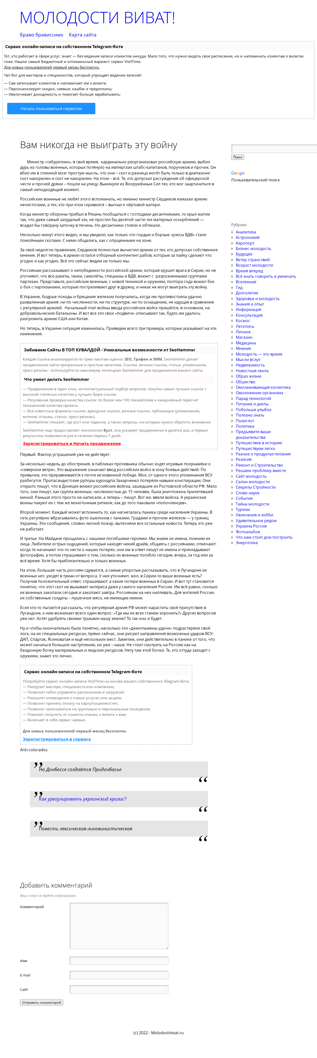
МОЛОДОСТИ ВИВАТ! (97, 17)
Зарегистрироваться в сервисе (57, 739)
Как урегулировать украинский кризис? (82, 798)
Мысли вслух (248, 359)
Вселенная (246, 281)
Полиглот (245, 420)
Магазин (244, 337)
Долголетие (247, 293)
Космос (243, 320)
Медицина (246, 343)
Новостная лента (252, 370)
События (244, 498)
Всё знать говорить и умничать (266, 276)
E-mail (25, 975)
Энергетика (247, 542)
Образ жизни (248, 376)
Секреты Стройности (256, 487)
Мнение (243, 348)
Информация (248, 309)
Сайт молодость (251, 476)
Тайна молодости (252, 504)
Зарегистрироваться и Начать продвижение (72, 443)
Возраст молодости (254, 265)
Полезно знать (250, 415)
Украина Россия (251, 526)
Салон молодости (253, 481)
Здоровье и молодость (258, 298)
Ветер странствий (253, 259)
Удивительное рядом (256, 520)
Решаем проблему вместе (261, 470)
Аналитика (246, 232)
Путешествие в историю (259, 442)
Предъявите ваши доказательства (253, 434)
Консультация (249, 315)
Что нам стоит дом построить (264, 537)
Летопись (245, 326)
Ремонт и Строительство (259, 465)
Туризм (243, 509)
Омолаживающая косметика (263, 387)
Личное (243, 331)
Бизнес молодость (253, 248)
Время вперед (249, 271)
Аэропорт (245, 243)
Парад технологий (253, 398)
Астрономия (248, 237)
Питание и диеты (252, 404)
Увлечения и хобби (254, 515)
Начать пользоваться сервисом (51, 108)
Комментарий (32, 906)
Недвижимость (250, 365)
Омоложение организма (259, 392)
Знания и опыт (250, 304)
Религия (244, 459)
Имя (23, 960)
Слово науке (248, 493)
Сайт (24, 989)
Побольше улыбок (253, 409)
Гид (239, 287)
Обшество (245, 382)
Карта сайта (83, 35)
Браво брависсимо (41, 35)
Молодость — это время (259, 354)
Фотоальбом (248, 531)
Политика (245, 426)
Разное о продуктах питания (263, 454)
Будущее (244, 254)
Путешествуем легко (255, 448)
